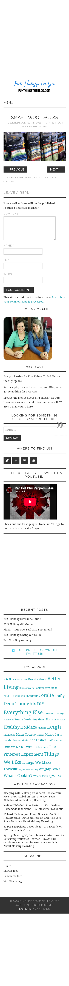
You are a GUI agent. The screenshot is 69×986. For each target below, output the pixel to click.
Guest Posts (45, 719)
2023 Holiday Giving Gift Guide (23, 634)
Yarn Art (56, 776)
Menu (8, 102)
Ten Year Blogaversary (17, 640)
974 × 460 (49, 122)
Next (56, 169)
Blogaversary (26, 688)
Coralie (46, 695)
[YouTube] (33, 460)
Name (9, 245)
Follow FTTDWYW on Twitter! (36, 651)
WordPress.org (13, 881)
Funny (19, 719)
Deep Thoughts (20, 703)
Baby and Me (20, 679)
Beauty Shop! (37, 679)
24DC (8, 679)
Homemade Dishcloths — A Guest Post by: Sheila (33, 809)
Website (10, 274)
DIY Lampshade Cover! (17, 830)
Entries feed (11, 870)
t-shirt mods (42, 747)
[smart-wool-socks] (35, 146)
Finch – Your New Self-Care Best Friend (28, 629)
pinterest (16, 740)
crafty (59, 696)
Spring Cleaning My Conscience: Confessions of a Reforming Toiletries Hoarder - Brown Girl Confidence (34, 839)
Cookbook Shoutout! (25, 696)
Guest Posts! (59, 719)
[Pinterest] (24, 460)
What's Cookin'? (18, 775)
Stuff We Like (54, 740)
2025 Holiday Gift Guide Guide (22, 619)
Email (9, 260)
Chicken (8, 696)
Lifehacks (9, 734)
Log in (7, 865)
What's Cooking (42, 776)
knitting (42, 727)
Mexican (40, 735)
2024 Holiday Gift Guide (18, 624)
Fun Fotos (9, 719)
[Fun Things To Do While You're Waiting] (35, 86)
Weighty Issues (49, 769)
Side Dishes (38, 740)
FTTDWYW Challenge (53, 713)
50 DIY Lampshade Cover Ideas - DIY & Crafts (31, 826)
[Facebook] (15, 460)
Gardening (31, 719)
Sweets (29, 747)
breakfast (51, 687)
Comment (12, 213)
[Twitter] (7, 460)
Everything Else (23, 712)
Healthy (12, 727)
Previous (15, 169)
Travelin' (11, 769)
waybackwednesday (28, 769)
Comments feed (13, 876)
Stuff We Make (14, 747)
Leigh (54, 727)
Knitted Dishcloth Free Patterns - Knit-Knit (30, 805)
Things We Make (36, 762)
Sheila (25, 740)
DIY (40, 703)
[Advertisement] (34, 36)
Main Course (26, 734)
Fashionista (26, 909)
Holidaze (28, 727)
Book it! (39, 687)
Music (49, 734)
